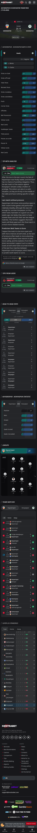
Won (5, 415)
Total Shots (4, 83)
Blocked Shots (5, 87)
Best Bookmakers (10, 749)
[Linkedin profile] (20, 737)
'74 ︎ (5, 67)
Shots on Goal (5, 73)
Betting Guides (9, 767)
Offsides (4, 111)
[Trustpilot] (11, 801)
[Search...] (26, 2)
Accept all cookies (31, 823)
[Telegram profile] (24, 737)
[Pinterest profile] (12, 737)
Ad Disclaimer (26, 772)
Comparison (8, 755)
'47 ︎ (32, 59)
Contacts (24, 752)
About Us (24, 755)
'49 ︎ (5, 63)
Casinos (6, 752)
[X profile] (7, 737)
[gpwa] (19, 801)
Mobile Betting (9, 761)
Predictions (4, 831)
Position (6, 410)
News (23, 747)
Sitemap (24, 769)
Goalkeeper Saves (7, 129)
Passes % (4, 143)
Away (15, 518)
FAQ (22, 749)
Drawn (6, 420)
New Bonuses (32, 831)
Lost (5, 425)
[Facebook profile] (3, 737)
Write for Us (25, 758)
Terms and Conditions (25, 762)
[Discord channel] (28, 737)
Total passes (5, 134)
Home (9, 518)
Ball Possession (6, 115)
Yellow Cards (5, 120)
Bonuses (7, 747)
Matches (14, 831)
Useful (23, 831)
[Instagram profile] (16, 737)
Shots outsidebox (6, 97)
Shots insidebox (6, 92)
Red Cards (4, 125)
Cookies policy (21, 826)
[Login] (29, 2)
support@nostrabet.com (10, 792)
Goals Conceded (9, 434)
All (4, 518)
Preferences (31, 826)
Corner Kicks (5, 106)
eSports (6, 764)
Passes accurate (6, 138)
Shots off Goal (5, 78)
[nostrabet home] (9, 726)
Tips (5, 758)
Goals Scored (8, 429)
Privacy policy (26, 766)
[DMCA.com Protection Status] (14, 806)
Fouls (2, 101)
